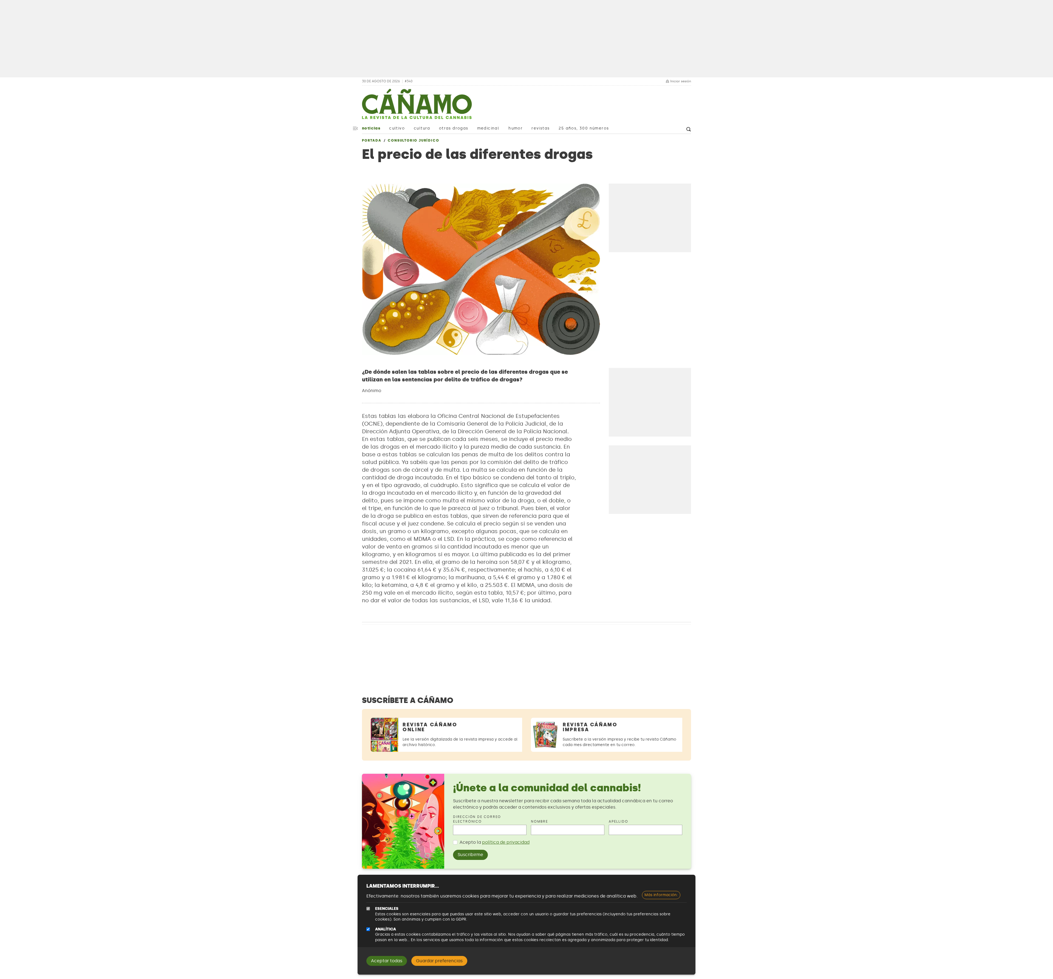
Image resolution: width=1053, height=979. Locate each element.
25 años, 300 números (584, 128)
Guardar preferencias (439, 960)
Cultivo (397, 128)
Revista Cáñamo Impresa (590, 727)
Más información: (661, 895)
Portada (371, 140)
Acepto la (495, 842)
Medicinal (488, 128)
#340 (408, 81)
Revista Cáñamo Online (430, 727)
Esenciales (386, 908)
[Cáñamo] (417, 106)
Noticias (371, 128)
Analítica (385, 929)
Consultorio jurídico (413, 140)
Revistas (540, 128)
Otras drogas (453, 128)
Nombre (539, 821)
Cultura (422, 128)
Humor (515, 128)
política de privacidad (506, 842)
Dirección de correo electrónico (477, 819)
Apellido (618, 821)
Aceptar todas (386, 960)
